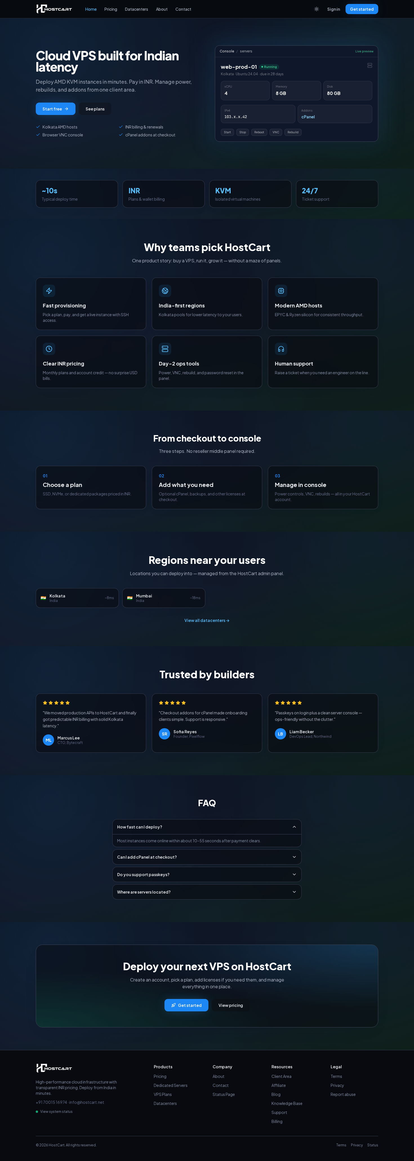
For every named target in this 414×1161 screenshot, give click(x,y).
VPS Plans (163, 1094)
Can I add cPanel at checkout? (147, 856)
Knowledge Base (286, 1103)
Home (91, 9)
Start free (52, 108)
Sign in (333, 9)
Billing (276, 1121)
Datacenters (136, 9)
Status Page (224, 1094)
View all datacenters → (207, 620)
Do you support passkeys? (143, 874)
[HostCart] (54, 9)
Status (372, 1145)
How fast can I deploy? (139, 826)
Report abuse (343, 1094)
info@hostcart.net (86, 1102)
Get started (362, 9)
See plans (95, 108)
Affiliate (278, 1085)
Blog (276, 1094)
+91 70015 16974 (51, 1102)
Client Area (281, 1076)
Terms (336, 1076)
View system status (56, 1111)
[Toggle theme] (316, 9)
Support (279, 1112)
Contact (183, 9)
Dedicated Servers (171, 1085)
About (162, 9)
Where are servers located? (144, 891)
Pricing (110, 9)
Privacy (337, 1085)
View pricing (231, 1005)
